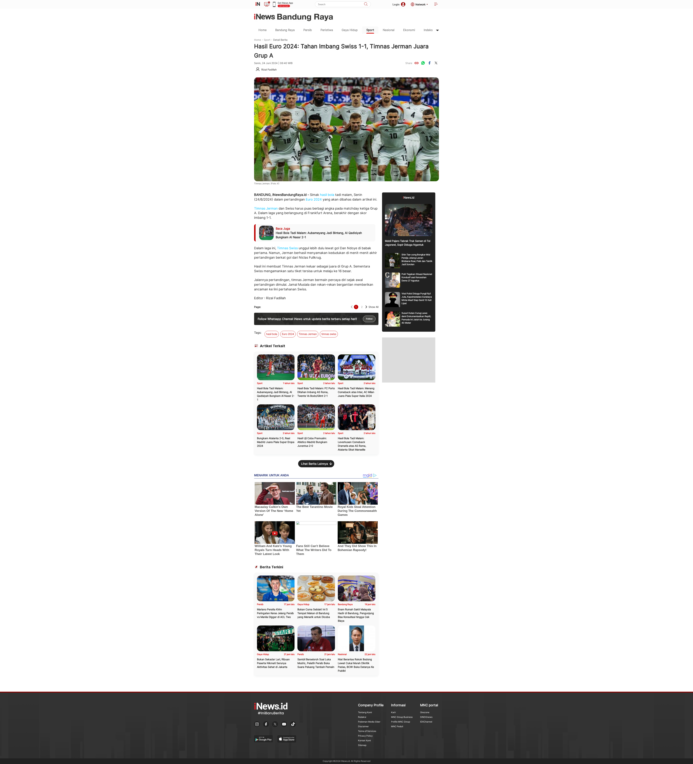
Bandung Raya (285, 30)
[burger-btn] (436, 4)
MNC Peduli (397, 726)
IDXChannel (426, 721)
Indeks (428, 30)
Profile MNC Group (400, 721)
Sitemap (362, 745)
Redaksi (362, 717)
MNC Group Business (402, 717)
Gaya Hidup (350, 30)
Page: (257, 306)
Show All (373, 306)
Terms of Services (367, 731)
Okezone (424, 712)
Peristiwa (327, 30)
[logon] (257, 4)
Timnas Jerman (266, 208)
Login (396, 4)
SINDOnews (426, 717)
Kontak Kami (364, 740)
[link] (416, 63)
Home (262, 30)
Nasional (389, 30)
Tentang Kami (365, 712)
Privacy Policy (365, 735)
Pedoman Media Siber (369, 721)
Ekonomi (409, 30)
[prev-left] (351, 307)
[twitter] (436, 63)
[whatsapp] (423, 63)
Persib (307, 30)
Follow (369, 319)
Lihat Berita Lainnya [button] (314, 464)
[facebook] (429, 63)
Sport (370, 30)
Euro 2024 (314, 199)
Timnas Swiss (287, 248)
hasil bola (327, 195)
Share (408, 63)
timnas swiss (328, 333)
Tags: (257, 332)
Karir (393, 712)
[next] (366, 307)
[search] (366, 4)
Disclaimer (363, 726)
